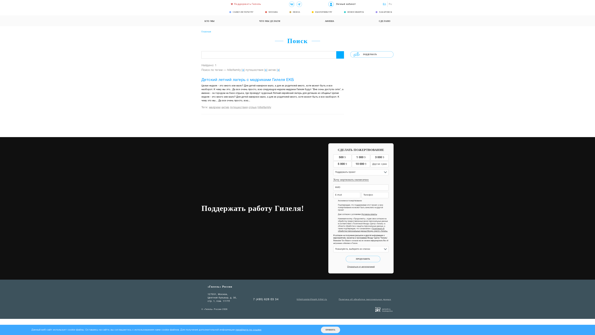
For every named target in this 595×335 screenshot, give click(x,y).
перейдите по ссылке (248, 330)
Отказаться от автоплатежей (361, 267)
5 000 (342, 163)
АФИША (329, 21)
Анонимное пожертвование (350, 201)
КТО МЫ (210, 21)
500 (342, 157)
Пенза (296, 12)
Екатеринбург (323, 12)
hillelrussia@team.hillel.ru (312, 300)
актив (225, 107)
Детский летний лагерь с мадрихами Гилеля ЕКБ (247, 80)
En (384, 4)
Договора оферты (369, 214)
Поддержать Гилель (247, 4)
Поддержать (370, 54)
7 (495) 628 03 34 (266, 299)
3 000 (379, 157)
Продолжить (363, 259)
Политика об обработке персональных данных (365, 300)
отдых (253, 107)
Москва (273, 12)
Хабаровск (385, 12)
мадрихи (215, 107)
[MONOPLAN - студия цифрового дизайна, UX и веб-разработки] (384, 310)
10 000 (361, 163)
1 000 (361, 157)
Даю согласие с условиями (357, 214)
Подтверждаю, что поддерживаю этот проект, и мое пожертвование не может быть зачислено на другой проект (360, 207)
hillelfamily (264, 107)
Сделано (384, 21)
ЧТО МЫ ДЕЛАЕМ (269, 21)
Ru (390, 4)
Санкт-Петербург (243, 12)
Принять (330, 330)
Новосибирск (355, 12)
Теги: (205, 107)
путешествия (239, 107)
